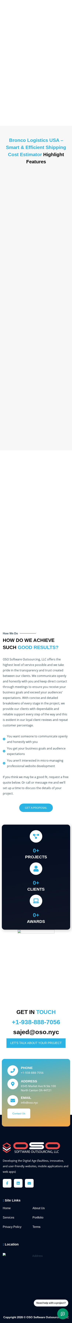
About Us (38, 1208)
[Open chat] (62, 1313)
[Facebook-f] (7, 1183)
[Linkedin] (18, 1183)
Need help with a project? (51, 1302)
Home (7, 1208)
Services (8, 1217)
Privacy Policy (12, 1226)
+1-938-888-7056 (36, 1022)
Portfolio (37, 1217)
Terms (36, 1226)
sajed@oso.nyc (36, 1031)
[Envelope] (29, 1183)
